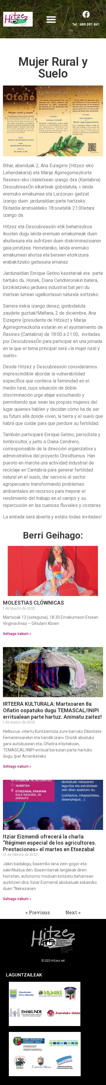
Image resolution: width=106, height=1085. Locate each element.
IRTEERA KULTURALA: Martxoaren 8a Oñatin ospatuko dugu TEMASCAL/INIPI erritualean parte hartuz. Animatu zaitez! (52, 710)
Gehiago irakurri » (17, 634)
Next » (72, 912)
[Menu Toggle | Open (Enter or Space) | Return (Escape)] (51, 19)
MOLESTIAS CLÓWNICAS (33, 603)
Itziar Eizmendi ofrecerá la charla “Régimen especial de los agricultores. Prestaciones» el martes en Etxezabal (49, 842)
